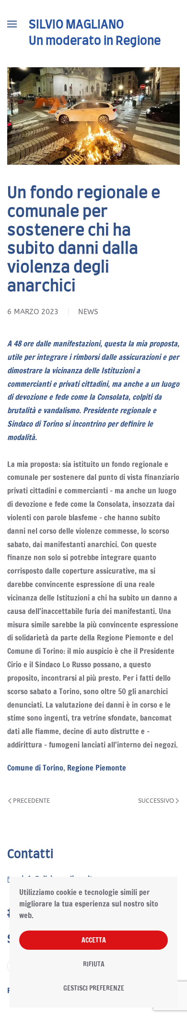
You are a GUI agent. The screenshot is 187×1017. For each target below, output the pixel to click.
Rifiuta (94, 964)
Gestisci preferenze (93, 988)
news (88, 311)
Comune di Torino (35, 767)
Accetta (94, 940)
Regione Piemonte (96, 767)
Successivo (156, 800)
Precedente (31, 800)
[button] (12, 24)
